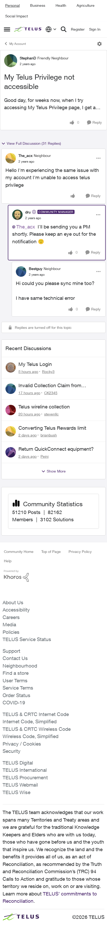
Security (12, 751)
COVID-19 (14, 702)
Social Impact (16, 16)
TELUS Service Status (27, 639)
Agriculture (86, 5)
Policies (11, 632)
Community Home (19, 551)
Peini (45, 456)
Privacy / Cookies (22, 744)
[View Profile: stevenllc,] (10, 410)
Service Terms (18, 688)
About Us (13, 602)
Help (7, 561)
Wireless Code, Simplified (30, 736)
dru (28, 212)
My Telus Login (35, 364)
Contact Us (15, 658)
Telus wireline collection (44, 406)
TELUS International (25, 770)
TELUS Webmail (20, 785)
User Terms (15, 680)
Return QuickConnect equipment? (56, 449)
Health (61, 5)
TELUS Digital (18, 763)
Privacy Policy (80, 551)
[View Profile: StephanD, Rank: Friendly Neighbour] (10, 60)
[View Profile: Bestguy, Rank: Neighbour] (21, 271)
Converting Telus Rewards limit (52, 428)
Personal (12, 5)
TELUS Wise (16, 792)
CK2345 (50, 393)
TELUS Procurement (25, 777)
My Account (17, 44)
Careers (11, 617)
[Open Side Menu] (7, 29)
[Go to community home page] (28, 29)
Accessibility (16, 610)
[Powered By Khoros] (53, 576)
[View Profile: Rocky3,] (10, 367)
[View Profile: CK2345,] (10, 389)
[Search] (64, 29)
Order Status (16, 695)
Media (9, 624)
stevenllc (51, 414)
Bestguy (35, 268)
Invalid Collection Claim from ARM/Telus (49, 386)
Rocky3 (48, 371)
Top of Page (51, 551)
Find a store (16, 673)
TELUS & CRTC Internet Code (36, 714)
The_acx (25, 155)
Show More (56, 471)
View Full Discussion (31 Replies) (34, 143)
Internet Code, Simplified (30, 721)
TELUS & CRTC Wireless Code (37, 729)
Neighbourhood (20, 666)
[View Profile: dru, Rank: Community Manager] (17, 215)
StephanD (28, 58)
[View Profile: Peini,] (10, 452)
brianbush (49, 435)
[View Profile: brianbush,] (10, 431)
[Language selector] (51, 29)
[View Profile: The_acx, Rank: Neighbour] (10, 158)
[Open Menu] (99, 43)
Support (11, 651)
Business (37, 5)
